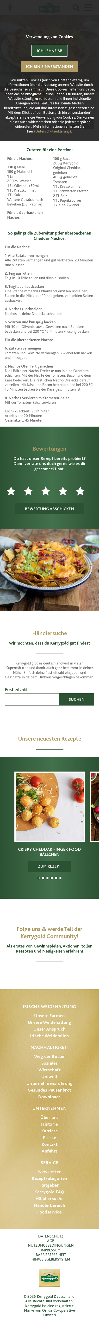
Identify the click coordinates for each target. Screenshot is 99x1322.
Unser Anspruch (49, 1029)
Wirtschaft (49, 1070)
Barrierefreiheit (51, 1254)
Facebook (36, 973)
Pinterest (63, 973)
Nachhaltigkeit (49, 1047)
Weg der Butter (49, 1056)
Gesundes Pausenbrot (49, 1090)
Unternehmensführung (49, 1083)
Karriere (49, 1131)
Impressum (51, 1250)
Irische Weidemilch (49, 1035)
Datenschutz (50, 1236)
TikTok (75, 973)
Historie (49, 1124)
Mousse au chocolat (51, 878)
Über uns (49, 1117)
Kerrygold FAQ (49, 1192)
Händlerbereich (49, 1205)
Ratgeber (49, 1185)
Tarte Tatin (56, 878)
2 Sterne (32, 490)
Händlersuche (50, 1198)
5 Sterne (84, 490)
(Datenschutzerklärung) (52, 131)
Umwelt (49, 1076)
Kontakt (50, 1144)
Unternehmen (49, 1108)
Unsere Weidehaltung (49, 1022)
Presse (49, 1137)
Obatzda (43, 878)
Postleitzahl (16, 689)
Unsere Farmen (49, 1015)
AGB (50, 1240)
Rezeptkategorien (49, 1178)
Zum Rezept (49, 866)
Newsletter (49, 1171)
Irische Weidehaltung (49, 1006)
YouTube (49, 973)
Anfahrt (49, 1151)
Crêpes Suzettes (60, 878)
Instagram (24, 973)
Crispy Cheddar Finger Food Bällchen (38, 878)
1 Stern (15, 490)
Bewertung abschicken (49, 508)
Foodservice (49, 1212)
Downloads (49, 1096)
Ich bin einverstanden (49, 66)
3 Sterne (49, 490)
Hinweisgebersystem (50, 1259)
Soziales (49, 1063)
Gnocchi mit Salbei (47, 878)
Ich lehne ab (49, 50)
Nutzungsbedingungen (51, 1245)
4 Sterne (66, 490)
